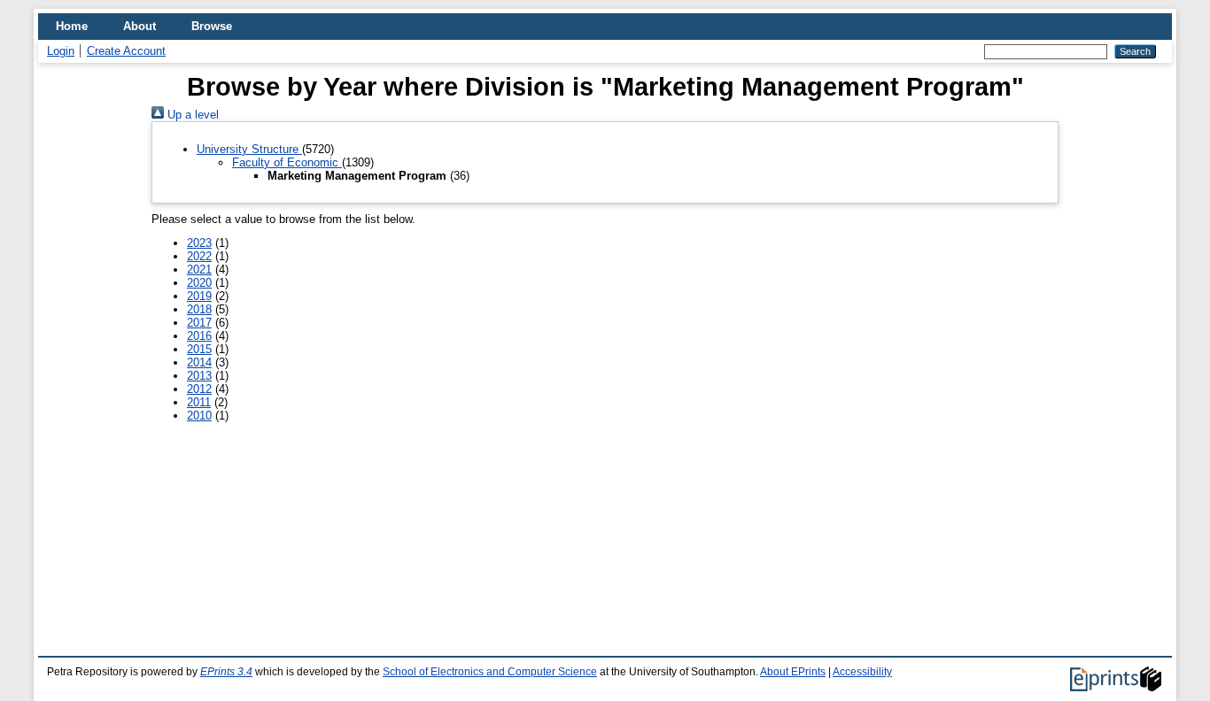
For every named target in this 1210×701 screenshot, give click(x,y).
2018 (199, 309)
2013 (199, 375)
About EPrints (793, 671)
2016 (199, 336)
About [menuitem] (139, 26)
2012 (199, 389)
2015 (199, 349)
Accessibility (862, 671)
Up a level (191, 114)
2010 (199, 415)
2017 (199, 322)
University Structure (249, 149)
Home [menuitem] (72, 26)
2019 (199, 296)
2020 (199, 282)
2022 (199, 256)
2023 (199, 243)
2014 (199, 362)
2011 (199, 402)
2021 (199, 269)
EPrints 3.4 (226, 671)
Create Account (126, 51)
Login (60, 51)
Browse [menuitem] (211, 26)
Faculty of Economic (287, 162)
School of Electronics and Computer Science (490, 671)
